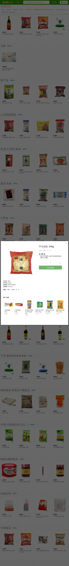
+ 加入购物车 (50, 268)
